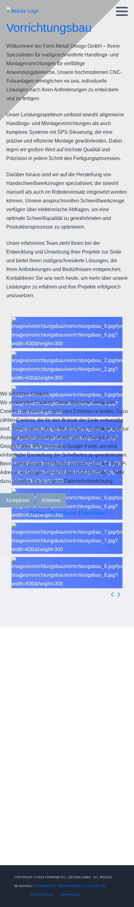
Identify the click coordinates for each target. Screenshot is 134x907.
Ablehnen (50, 500)
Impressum (93, 513)
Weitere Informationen (53, 513)
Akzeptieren (17, 500)
